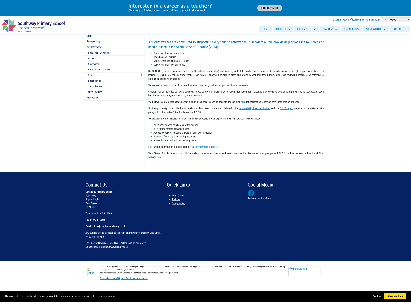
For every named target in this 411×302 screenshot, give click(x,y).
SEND (90, 75)
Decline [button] (376, 296)
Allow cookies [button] (395, 296)
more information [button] (106, 296)
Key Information (95, 47)
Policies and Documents (99, 52)
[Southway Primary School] (33, 25)
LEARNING (328, 29)
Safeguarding (93, 41)
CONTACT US (400, 29)
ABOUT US (281, 29)
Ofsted (91, 58)
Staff (89, 35)
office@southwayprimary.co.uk (365, 19)
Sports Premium (95, 86)
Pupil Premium (94, 81)
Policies (176, 199)
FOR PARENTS (304, 29)
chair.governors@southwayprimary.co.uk (108, 246)
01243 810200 (340, 19)
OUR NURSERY (351, 29)
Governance (93, 64)
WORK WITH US (374, 29)
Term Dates (178, 195)
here (159, 157)
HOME (265, 29)
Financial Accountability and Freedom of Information (124, 278)
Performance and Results (100, 69)
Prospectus (92, 97)
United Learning (94, 92)
